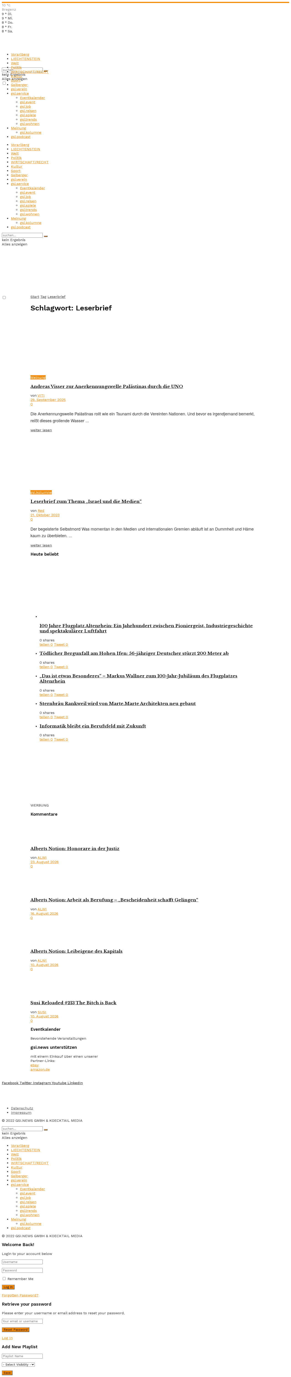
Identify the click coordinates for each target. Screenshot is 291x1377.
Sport (15, 80)
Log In (7, 1338)
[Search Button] (46, 236)
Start (34, 296)
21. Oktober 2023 (45, 515)
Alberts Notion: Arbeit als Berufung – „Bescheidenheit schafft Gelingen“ (114, 900)
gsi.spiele (28, 115)
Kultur (17, 76)
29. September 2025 (48, 400)
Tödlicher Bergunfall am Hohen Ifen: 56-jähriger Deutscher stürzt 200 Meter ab (134, 653)
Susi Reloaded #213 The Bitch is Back (73, 1002)
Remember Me (20, 1279)
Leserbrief (56, 296)
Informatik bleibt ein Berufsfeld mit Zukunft (93, 726)
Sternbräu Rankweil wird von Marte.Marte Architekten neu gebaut (118, 703)
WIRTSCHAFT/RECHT (30, 72)
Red (41, 510)
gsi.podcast (20, 137)
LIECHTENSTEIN (25, 59)
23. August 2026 (44, 862)
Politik (16, 67)
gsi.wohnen (29, 124)
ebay (34, 1065)
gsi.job (25, 106)
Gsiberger (19, 85)
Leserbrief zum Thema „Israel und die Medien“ (86, 501)
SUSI (42, 1012)
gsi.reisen (28, 111)
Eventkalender (32, 98)
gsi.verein (19, 89)
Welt (15, 63)
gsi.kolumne (30, 132)
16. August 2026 (44, 913)
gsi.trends (28, 119)
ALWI (42, 857)
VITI (41, 395)
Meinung (18, 128)
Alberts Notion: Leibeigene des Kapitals (76, 951)
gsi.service (20, 93)
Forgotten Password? (20, 1295)
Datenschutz (22, 1108)
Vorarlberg (20, 54)
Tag (43, 296)
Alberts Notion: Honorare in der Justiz (74, 848)
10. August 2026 (44, 965)
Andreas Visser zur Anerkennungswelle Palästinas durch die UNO (106, 386)
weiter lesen (41, 430)
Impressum (21, 1112)
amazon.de (40, 1069)
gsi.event (27, 102)
